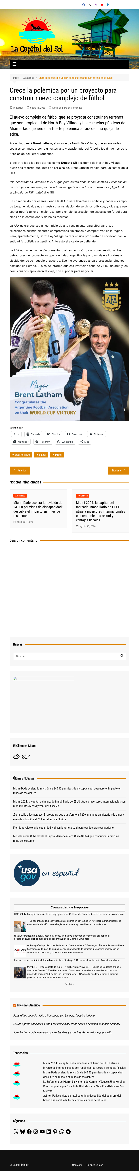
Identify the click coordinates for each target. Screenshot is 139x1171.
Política (68, 107)
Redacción (18, 107)
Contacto (77, 1165)
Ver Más (69, 984)
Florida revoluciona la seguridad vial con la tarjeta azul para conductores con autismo (63, 827)
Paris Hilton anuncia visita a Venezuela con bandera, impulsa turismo (53, 1015)
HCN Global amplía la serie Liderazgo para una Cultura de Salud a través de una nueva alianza (69, 914)
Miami (58, 454)
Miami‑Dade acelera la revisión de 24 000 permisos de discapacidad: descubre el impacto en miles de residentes (38, 509)
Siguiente (116, 470)
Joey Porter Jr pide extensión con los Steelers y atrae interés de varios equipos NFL (62, 1032)
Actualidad (57, 107)
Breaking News (22, 454)
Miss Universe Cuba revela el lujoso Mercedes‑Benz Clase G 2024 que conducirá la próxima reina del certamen (66, 838)
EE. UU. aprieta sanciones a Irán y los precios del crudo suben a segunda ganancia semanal (66, 1024)
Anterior (22, 470)
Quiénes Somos (95, 1165)
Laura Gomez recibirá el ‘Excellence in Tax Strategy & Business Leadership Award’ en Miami (66, 960)
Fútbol (42, 454)
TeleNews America (28, 1005)
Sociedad (77, 107)
